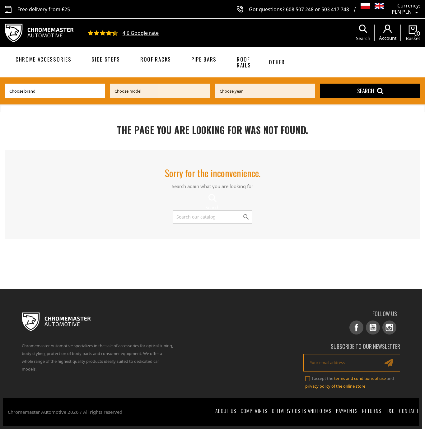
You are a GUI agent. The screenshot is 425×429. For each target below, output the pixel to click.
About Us (225, 411)
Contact (409, 411)
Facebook (356, 327)
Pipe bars (204, 59)
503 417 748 (335, 9)
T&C (390, 411)
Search (365, 91)
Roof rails (244, 62)
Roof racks (155, 59)
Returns (371, 411)
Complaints (254, 411)
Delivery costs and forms (302, 411)
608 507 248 (300, 9)
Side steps (105, 59)
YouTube (373, 327)
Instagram (389, 327)
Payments (347, 411)
